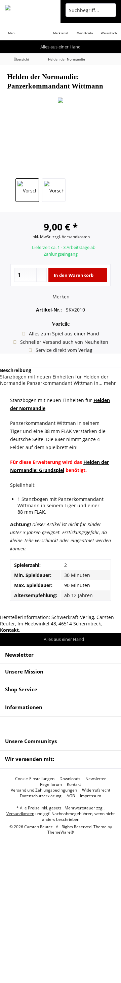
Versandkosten (20, 813)
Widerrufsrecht (96, 790)
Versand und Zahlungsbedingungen (44, 790)
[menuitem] (12, 28)
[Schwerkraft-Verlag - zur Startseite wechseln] (30, 10)
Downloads (69, 778)
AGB (71, 796)
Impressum (90, 796)
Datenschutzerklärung (41, 796)
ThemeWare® (60, 832)
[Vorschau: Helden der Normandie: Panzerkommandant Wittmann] (27, 190)
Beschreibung (15, 370)
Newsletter (95, 778)
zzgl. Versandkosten (71, 237)
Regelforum (51, 784)
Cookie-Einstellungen (34, 778)
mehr (109, 383)
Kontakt (74, 784)
